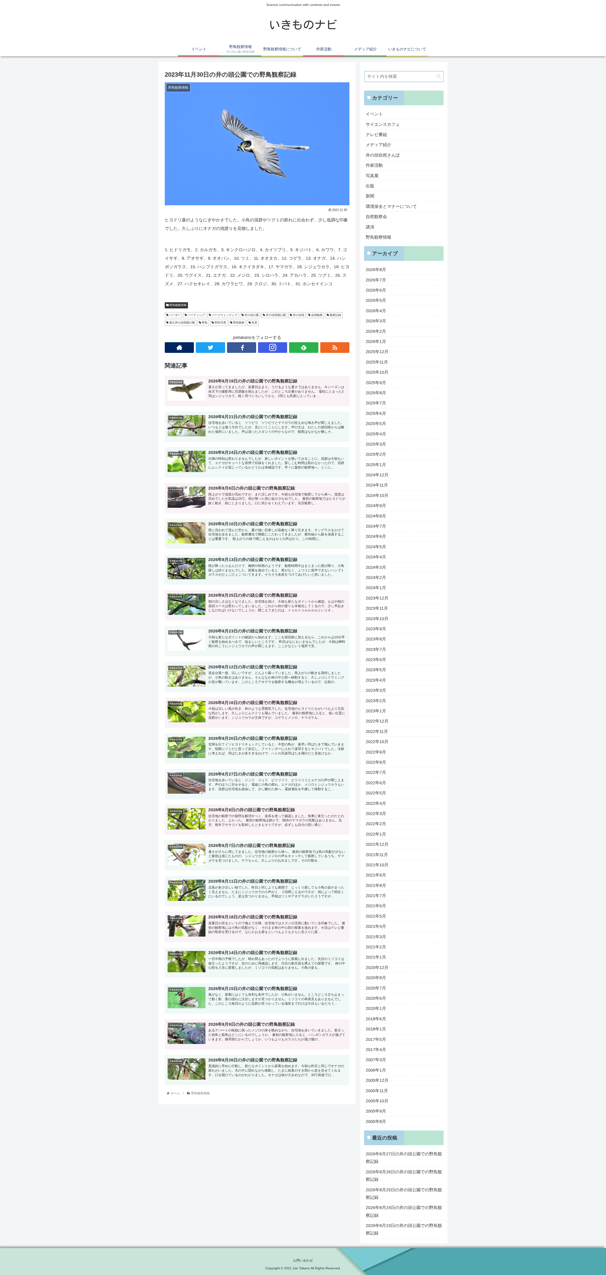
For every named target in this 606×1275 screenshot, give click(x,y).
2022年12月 (377, 721)
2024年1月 (376, 587)
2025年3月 (376, 444)
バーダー (175, 315)
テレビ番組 (376, 134)
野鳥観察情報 (178, 305)
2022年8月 (376, 762)
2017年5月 (376, 1039)
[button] (439, 76)
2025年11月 (377, 362)
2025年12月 (377, 351)
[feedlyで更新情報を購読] (303, 347)
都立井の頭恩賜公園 (182, 322)
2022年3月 (376, 813)
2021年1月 (376, 957)
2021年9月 (376, 875)
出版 (370, 186)
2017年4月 (376, 1049)
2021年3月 (376, 936)
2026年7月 (376, 280)
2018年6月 (376, 1018)
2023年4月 (376, 680)
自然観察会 (376, 216)
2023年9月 (376, 629)
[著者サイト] (179, 347)
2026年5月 (376, 300)
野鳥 (204, 322)
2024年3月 (376, 567)
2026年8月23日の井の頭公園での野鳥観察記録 (404, 1229)
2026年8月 (376, 269)
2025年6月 (376, 413)
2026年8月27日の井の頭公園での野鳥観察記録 (404, 1158)
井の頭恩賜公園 (275, 315)
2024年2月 (376, 577)
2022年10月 (377, 741)
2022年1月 (376, 834)
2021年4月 (376, 926)
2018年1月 (376, 1029)
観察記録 (335, 315)
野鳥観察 (238, 322)
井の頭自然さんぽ (383, 155)
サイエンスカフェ (383, 124)
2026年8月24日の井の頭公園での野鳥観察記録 (404, 1211)
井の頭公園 (251, 315)
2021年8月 (376, 885)
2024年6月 (376, 536)
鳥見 (254, 322)
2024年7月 (376, 526)
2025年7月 (376, 403)
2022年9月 (376, 752)
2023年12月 (377, 598)
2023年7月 (376, 649)
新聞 (370, 196)
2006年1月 (376, 1070)
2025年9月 (376, 382)
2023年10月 (377, 618)
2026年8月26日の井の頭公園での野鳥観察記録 (404, 1176)
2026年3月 (376, 321)
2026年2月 (376, 331)
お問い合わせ (303, 1260)
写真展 (372, 175)
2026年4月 (376, 310)
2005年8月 (376, 1121)
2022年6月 (376, 782)
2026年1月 (376, 341)
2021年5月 (376, 916)
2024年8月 (376, 516)
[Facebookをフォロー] (241, 347)
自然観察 (317, 315)
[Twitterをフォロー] (210, 347)
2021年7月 (376, 895)
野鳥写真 (220, 322)
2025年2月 (376, 454)
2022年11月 (377, 731)
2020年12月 (377, 967)
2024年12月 (377, 475)
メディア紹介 (378, 144)
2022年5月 (376, 793)
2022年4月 (376, 803)
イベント (374, 114)
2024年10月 (377, 495)
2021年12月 (377, 844)
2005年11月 (377, 1090)
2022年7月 (376, 772)
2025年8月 (376, 392)
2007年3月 (376, 1059)
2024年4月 (376, 557)
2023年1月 (376, 711)
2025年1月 (376, 464)
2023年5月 (376, 669)
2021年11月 (377, 854)
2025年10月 (377, 372)
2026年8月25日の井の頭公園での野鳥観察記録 (404, 1193)
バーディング (196, 315)
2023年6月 (376, 659)
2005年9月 (376, 1111)
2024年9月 (376, 505)
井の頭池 (298, 315)
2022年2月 (376, 823)
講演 (370, 227)
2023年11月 (377, 608)
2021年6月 (376, 905)
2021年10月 (377, 865)
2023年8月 (376, 639)
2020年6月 (376, 998)
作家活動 (374, 165)
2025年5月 (376, 423)
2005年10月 (377, 1101)
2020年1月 (376, 1008)
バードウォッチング (224, 315)
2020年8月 (376, 977)
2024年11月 (377, 485)
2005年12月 (377, 1080)
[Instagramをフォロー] (272, 347)
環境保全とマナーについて (391, 206)
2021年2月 (376, 947)
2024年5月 (376, 546)
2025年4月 (376, 434)
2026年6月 (376, 290)
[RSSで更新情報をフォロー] (334, 347)
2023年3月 (376, 690)
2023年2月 (376, 700)
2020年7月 (376, 988)
